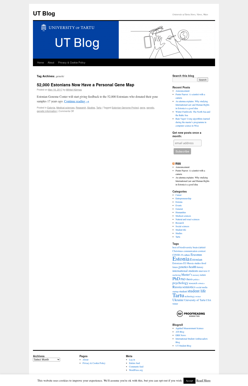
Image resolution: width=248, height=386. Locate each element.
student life (197, 291)
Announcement (182, 90)
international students (185, 271)
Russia (177, 286)
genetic (150, 107)
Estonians (177, 263)
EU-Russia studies (192, 263)
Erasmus (196, 254)
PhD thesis (187, 279)
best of (175, 247)
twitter (198, 296)
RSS (178, 163)
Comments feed (136, 366)
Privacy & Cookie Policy (71, 62)
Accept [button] (189, 380)
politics (196, 279)
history (200, 267)
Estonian (196, 259)
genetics (183, 267)
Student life (181, 229)
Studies (91, 107)
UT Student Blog (183, 345)
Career (179, 194)
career (202, 247)
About (51, 62)
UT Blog (44, 13)
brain (195, 247)
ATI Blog (180, 331)
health (192, 267)
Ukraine (178, 300)
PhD (176, 278)
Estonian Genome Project (125, 107)
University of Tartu (194, 300)
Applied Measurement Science (189, 328)
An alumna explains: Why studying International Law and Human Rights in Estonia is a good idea (192, 105)
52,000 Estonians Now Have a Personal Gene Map (85, 84)
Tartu (99, 107)
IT (209, 271)
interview (203, 271)
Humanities (181, 212)
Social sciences (182, 226)
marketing (176, 275)
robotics (201, 283)
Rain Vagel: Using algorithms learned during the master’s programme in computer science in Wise (193, 122)
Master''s (186, 274)
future (175, 267)
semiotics (188, 286)
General (179, 208)
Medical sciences (65, 107)
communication (190, 251)
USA (208, 300)
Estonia (51, 107)
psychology (180, 283)
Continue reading (76, 101)
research (193, 283)
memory (196, 275)
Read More (203, 380)
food (204, 263)
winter (175, 303)
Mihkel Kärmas (74, 89)
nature (203, 274)
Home (40, 62)
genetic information (47, 111)
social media (201, 287)
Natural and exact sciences (188, 219)
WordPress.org (136, 369)
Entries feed (134, 363)
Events (179, 205)
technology (190, 296)
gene (142, 107)
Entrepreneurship (183, 198)
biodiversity (185, 247)
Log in (132, 359)
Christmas (177, 251)
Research (81, 107)
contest (202, 251)
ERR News (181, 335)
